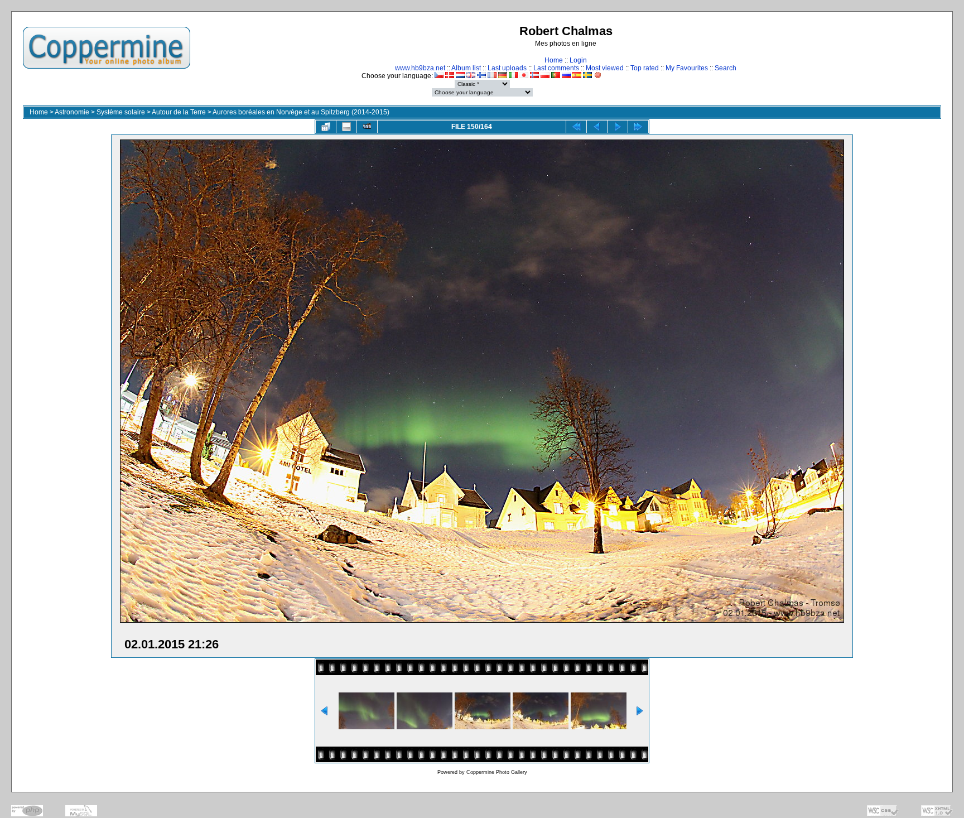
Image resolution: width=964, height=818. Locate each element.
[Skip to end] (638, 127)
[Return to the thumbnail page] (326, 127)
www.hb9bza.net (420, 68)
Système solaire (121, 112)
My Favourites (687, 68)
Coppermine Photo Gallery (496, 772)
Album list (466, 68)
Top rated (644, 68)
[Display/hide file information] (346, 127)
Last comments (556, 68)
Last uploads (507, 68)
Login (578, 60)
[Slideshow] (367, 127)
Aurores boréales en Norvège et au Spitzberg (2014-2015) (301, 112)
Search (725, 68)
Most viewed (605, 68)
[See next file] (618, 127)
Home (553, 60)
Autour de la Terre (179, 112)
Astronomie (72, 112)
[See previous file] (597, 127)
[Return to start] (576, 127)
